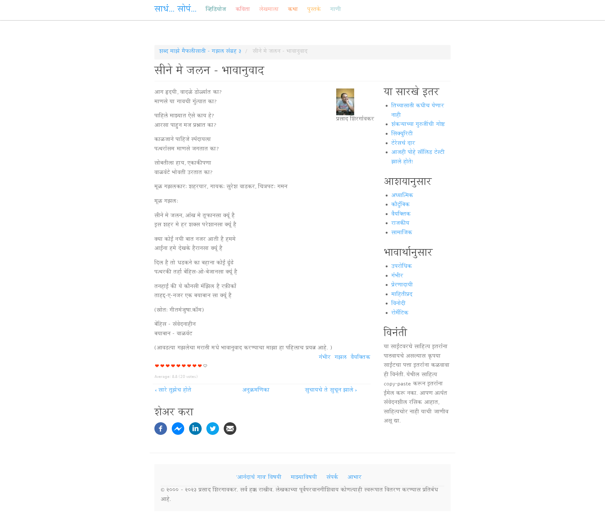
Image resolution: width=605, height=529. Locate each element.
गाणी (335, 10)
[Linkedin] (195, 428)
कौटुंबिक (400, 205)
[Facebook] (160, 428)
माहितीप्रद (402, 295)
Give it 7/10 (189, 365)
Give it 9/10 (200, 365)
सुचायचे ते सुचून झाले (331, 390)
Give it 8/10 (194, 365)
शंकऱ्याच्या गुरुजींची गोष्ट (418, 125)
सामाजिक (401, 233)
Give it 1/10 (157, 365)
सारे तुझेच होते (173, 390)
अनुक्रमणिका (255, 390)
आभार (354, 478)
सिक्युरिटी (402, 134)
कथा (293, 10)
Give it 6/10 (184, 365)
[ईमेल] (230, 428)
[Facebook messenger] (178, 428)
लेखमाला (269, 10)
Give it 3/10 (167, 365)
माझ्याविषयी (304, 478)
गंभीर (325, 358)
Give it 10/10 (205, 365)
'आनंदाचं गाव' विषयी (258, 478)
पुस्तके (313, 10)
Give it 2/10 (162, 365)
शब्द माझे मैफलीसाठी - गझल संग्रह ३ (200, 52)
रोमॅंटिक (399, 313)
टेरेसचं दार (403, 143)
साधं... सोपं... (175, 10)
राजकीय (400, 223)
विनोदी (398, 304)
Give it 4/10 (173, 365)
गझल (341, 358)
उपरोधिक (401, 267)
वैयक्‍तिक (360, 358)
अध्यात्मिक (402, 196)
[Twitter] (212, 428)
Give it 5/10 (178, 365)
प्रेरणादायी (402, 285)
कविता (243, 10)
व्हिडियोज (216, 10)
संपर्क (332, 478)
